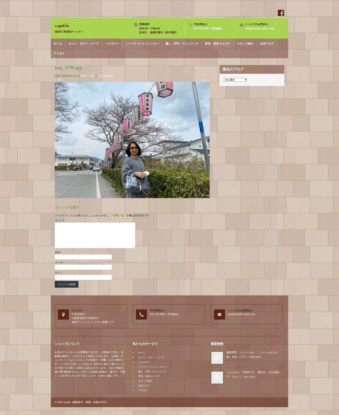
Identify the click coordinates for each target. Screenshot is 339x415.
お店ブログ (267, 43)
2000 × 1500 (87, 75)
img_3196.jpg (105, 75)
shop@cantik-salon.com (259, 28)
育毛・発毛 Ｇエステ (217, 43)
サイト (58, 272)
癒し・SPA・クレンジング (182, 43)
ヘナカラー (112, 43)
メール (59, 262)
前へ (59, 79)
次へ (206, 79)
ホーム (58, 43)
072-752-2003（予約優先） (209, 28)
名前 (58, 252)
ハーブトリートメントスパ (142, 43)
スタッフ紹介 (245, 43)
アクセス (59, 53)
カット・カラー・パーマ (84, 43)
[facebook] (280, 13)
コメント (60, 220)
